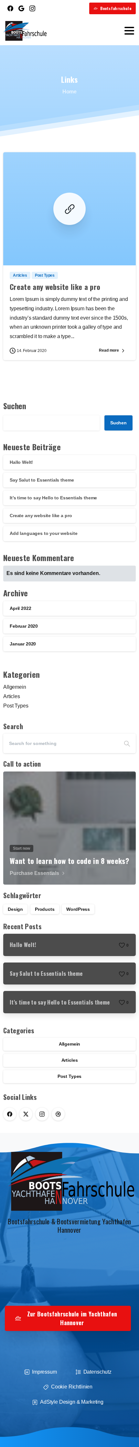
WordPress (78, 909)
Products (45, 909)
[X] (25, 1114)
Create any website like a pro (55, 286)
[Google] (21, 8)
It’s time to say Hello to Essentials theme (53, 497)
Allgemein (14, 687)
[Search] (127, 743)
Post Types (15, 705)
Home (69, 91)
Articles (11, 696)
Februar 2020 (24, 626)
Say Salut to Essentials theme (42, 480)
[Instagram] (32, 8)
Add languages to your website (43, 533)
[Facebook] (10, 8)
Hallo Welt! (21, 462)
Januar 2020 (23, 643)
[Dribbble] (58, 1114)
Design (15, 909)
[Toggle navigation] (129, 30)
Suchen (14, 405)
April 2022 (20, 608)
